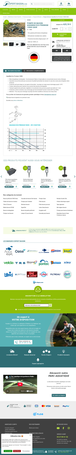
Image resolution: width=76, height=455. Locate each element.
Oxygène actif (42, 210)
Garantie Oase (8, 433)
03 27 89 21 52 (64, 452)
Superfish (23, 207)
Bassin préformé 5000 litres (10, 198)
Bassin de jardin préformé (27, 210)
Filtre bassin (42, 201)
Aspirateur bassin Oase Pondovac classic (63, 214)
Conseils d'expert (9, 428)
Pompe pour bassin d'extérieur (65, 210)
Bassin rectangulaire (8, 210)
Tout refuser (17, 451)
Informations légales (34, 436)
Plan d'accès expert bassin (36, 442)
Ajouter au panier (63, 35)
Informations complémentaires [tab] (35, 70)
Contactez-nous (33, 440)
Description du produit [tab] (14, 70)
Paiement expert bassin (11, 431)
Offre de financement (63, 46)
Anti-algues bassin (61, 207)
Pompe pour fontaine (26, 201)
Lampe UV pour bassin (27, 213)
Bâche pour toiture (34, 428)
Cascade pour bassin (44, 213)
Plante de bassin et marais (10, 201)
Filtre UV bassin (7, 204)
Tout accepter (8, 451)
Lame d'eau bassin (44, 207)
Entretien (21, 9)
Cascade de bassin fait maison (29, 198)
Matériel (13, 9)
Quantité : (55, 29)
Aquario (46, 9)
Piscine (64, 9)
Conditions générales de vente (37, 438)
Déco (40, 9)
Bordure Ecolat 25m (62, 198)
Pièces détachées (55, 9)
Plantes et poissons (30, 9)
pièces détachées (18, 100)
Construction (5, 9)
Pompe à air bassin (8, 213)
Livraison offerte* (63, 42)
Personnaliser (26, 451)
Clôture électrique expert (63, 201)
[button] (1, 176)
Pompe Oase (42, 198)
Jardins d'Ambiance (10, 429)
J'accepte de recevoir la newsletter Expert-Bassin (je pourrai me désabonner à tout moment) (39, 309)
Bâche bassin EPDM (8, 207)
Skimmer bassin (25, 204)
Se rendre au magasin (59, 395)
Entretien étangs (6, 13)
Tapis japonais (60, 204)
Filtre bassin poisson (44, 204)
